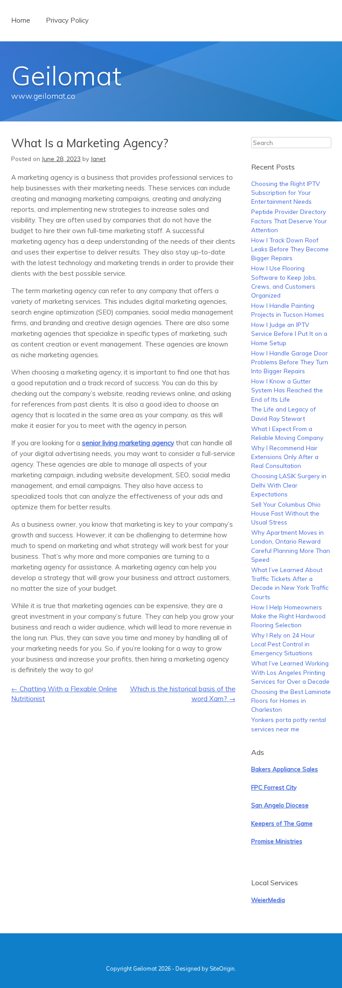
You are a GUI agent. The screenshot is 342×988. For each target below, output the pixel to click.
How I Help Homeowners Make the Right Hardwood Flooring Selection (288, 616)
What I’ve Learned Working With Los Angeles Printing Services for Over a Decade (290, 672)
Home (20, 20)
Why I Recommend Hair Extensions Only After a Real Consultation (284, 457)
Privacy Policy (67, 20)
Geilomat (66, 75)
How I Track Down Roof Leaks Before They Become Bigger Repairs (290, 249)
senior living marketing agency (128, 443)
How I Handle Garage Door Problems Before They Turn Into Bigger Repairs (289, 362)
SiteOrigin (222, 968)
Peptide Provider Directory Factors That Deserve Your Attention (289, 221)
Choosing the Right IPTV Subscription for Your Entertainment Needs (285, 193)
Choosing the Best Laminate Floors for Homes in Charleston (291, 701)
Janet (98, 158)
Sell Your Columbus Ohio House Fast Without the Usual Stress (286, 513)
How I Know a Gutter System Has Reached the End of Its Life (287, 390)
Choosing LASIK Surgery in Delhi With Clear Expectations (288, 485)
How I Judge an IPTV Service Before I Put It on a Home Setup (289, 334)
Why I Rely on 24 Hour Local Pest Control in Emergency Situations (283, 644)
